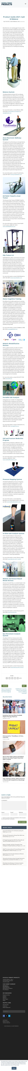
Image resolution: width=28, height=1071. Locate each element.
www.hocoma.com (12, 612)
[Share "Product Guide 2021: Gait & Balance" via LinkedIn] (12, 678)
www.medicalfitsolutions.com (10, 459)
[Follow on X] (7, 1016)
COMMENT (4, 800)
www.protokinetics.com (16, 174)
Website (21, 812)
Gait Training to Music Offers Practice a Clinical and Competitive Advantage (14, 779)
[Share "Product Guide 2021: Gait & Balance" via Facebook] (6, 678)
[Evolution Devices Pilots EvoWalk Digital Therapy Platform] (14, 706)
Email (12, 812)
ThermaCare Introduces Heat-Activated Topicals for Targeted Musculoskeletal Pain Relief (14, 859)
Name (3, 812)
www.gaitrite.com (15, 426)
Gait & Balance (13, 21)
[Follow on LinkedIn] (9, 1016)
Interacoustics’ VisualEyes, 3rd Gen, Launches (13, 736)
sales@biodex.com (7, 113)
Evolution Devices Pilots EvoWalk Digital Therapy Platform (12, 716)
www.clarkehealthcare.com (9, 226)
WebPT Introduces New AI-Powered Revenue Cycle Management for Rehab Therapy (14, 850)
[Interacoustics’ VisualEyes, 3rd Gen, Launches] (14, 727)
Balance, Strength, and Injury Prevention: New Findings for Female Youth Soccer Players (12, 845)
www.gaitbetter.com (12, 329)
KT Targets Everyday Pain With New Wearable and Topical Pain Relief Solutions (13, 840)
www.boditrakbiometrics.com (14, 502)
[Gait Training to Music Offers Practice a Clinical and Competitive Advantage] (14, 769)
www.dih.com (9, 378)
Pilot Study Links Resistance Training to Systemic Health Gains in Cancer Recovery (13, 863)
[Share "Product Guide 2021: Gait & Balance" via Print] (17, 678)
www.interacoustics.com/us (17, 667)
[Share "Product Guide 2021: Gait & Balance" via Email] (15, 678)
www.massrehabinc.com (16, 277)
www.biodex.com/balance (14, 111)
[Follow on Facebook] (4, 1016)
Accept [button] (14, 1068)
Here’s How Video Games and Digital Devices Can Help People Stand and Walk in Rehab (13, 758)
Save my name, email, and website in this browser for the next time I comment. (13, 818)
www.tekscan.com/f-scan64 (14, 559)
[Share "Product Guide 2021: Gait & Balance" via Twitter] (9, 678)
